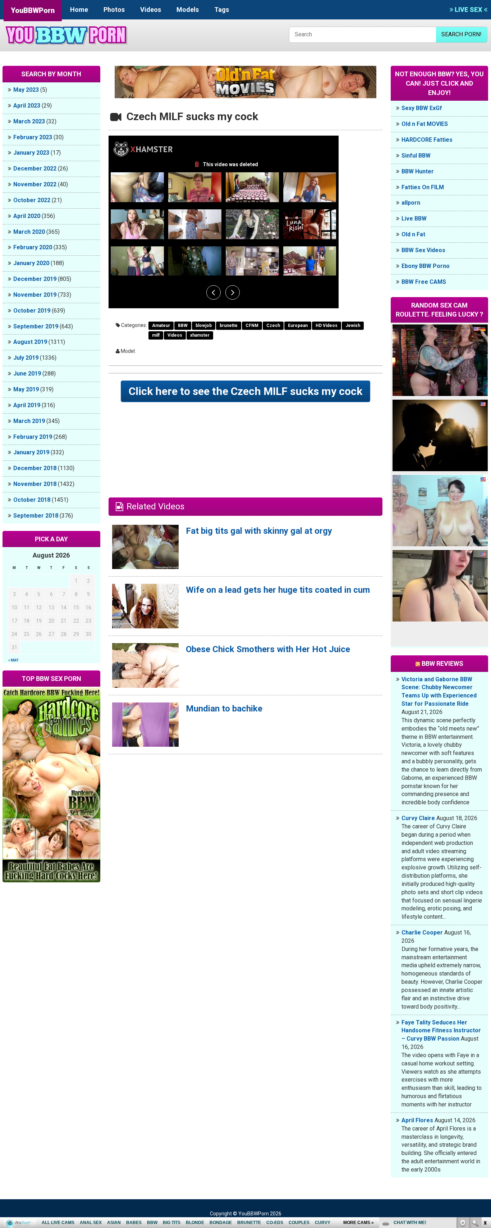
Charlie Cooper (422, 932)
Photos (114, 9)
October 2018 (31, 499)
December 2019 (34, 279)
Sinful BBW (416, 155)
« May (13, 660)
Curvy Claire (418, 818)
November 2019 (34, 294)
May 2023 (26, 89)
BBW (183, 325)
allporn (410, 202)
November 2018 (34, 484)
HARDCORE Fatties (427, 139)
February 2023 (32, 137)
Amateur (161, 325)
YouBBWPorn (33, 10)
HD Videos (327, 325)
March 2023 (29, 121)
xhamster (200, 335)
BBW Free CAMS (423, 281)
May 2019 (26, 389)
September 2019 (35, 326)
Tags (221, 9)
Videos (150, 9)
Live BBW (414, 218)
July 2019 (25, 357)
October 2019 (31, 310)
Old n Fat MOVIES (424, 123)
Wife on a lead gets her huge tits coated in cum (278, 590)
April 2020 (26, 216)
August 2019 (30, 341)
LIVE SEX (468, 9)
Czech (273, 325)
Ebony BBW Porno (425, 266)
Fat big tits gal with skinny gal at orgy (259, 531)
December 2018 (34, 468)
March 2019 (29, 421)
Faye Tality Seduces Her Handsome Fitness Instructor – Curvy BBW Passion (441, 1030)
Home (79, 9)
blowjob (204, 325)
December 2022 (34, 168)
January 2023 (31, 152)
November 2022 (34, 184)
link (484, 1115)
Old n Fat (413, 234)
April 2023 (26, 105)
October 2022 (31, 200)
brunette (229, 325)
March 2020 (29, 231)
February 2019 (32, 436)
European (298, 325)
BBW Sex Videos (423, 250)
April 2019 (26, 405)
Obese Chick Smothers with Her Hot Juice (268, 649)
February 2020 (32, 247)
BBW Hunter (417, 171)
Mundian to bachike (224, 709)
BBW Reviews (442, 663)
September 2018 (35, 515)
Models (187, 9)
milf (156, 335)
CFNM (252, 325)
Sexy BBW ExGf (421, 108)
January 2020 (31, 263)
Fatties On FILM (422, 187)
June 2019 (27, 373)
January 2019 (31, 452)
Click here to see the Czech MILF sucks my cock (245, 391)
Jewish (352, 325)
